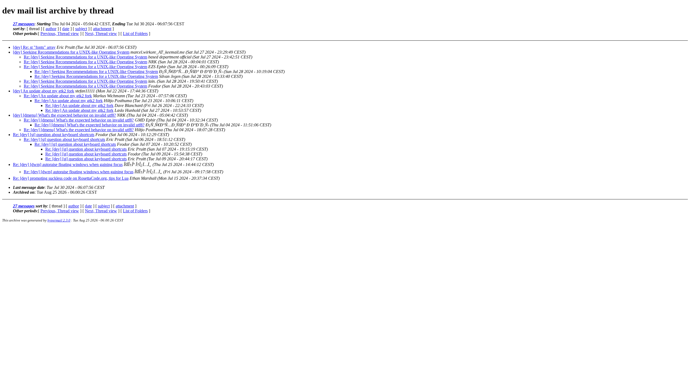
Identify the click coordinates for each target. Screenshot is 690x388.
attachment (102, 28)
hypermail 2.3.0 (58, 220)
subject (81, 28)
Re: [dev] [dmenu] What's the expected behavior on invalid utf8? (79, 120)
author (51, 28)
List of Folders (135, 33)
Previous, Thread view (59, 33)
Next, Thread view (101, 33)
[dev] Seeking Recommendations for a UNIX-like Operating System (71, 52)
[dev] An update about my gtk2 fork (43, 91)
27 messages (23, 24)
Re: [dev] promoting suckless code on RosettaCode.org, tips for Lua (71, 178)
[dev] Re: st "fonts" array (34, 47)
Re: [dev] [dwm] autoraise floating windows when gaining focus (68, 164)
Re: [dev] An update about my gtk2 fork (58, 95)
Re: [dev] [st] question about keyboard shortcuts (53, 134)
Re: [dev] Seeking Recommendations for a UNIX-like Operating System (85, 57)
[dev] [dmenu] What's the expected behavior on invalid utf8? (64, 115)
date (65, 28)
